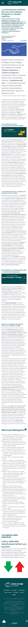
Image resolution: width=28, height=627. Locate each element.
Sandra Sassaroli (7, 36)
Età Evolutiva (6, 590)
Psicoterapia (22, 590)
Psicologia (14, 590)
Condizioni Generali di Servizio (16, 612)
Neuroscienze (8, 592)
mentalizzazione (19, 420)
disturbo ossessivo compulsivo (13, 198)
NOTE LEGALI (6, 612)
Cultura (22, 592)
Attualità (14, 594)
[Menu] (2, 3)
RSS (17, 613)
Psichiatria (15, 592)
